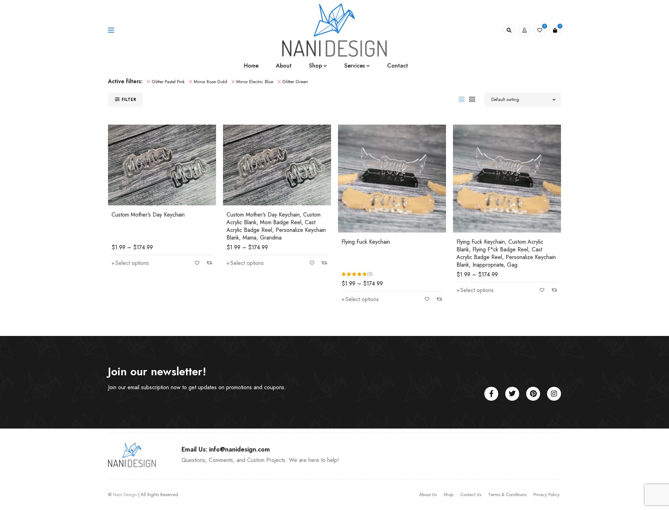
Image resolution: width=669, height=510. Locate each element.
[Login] (524, 30)
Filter (129, 99)
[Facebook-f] (491, 394)
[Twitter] (512, 394)
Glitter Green (295, 81)
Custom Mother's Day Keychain (148, 215)
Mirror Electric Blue (254, 81)
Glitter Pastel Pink (168, 81)
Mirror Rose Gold (210, 81)
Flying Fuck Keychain (365, 242)
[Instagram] (554, 394)
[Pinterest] (533, 394)
